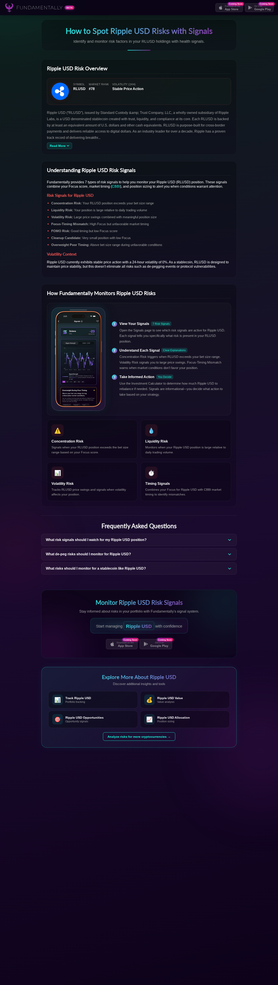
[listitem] (93, 699)
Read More (58, 146)
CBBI (116, 186)
